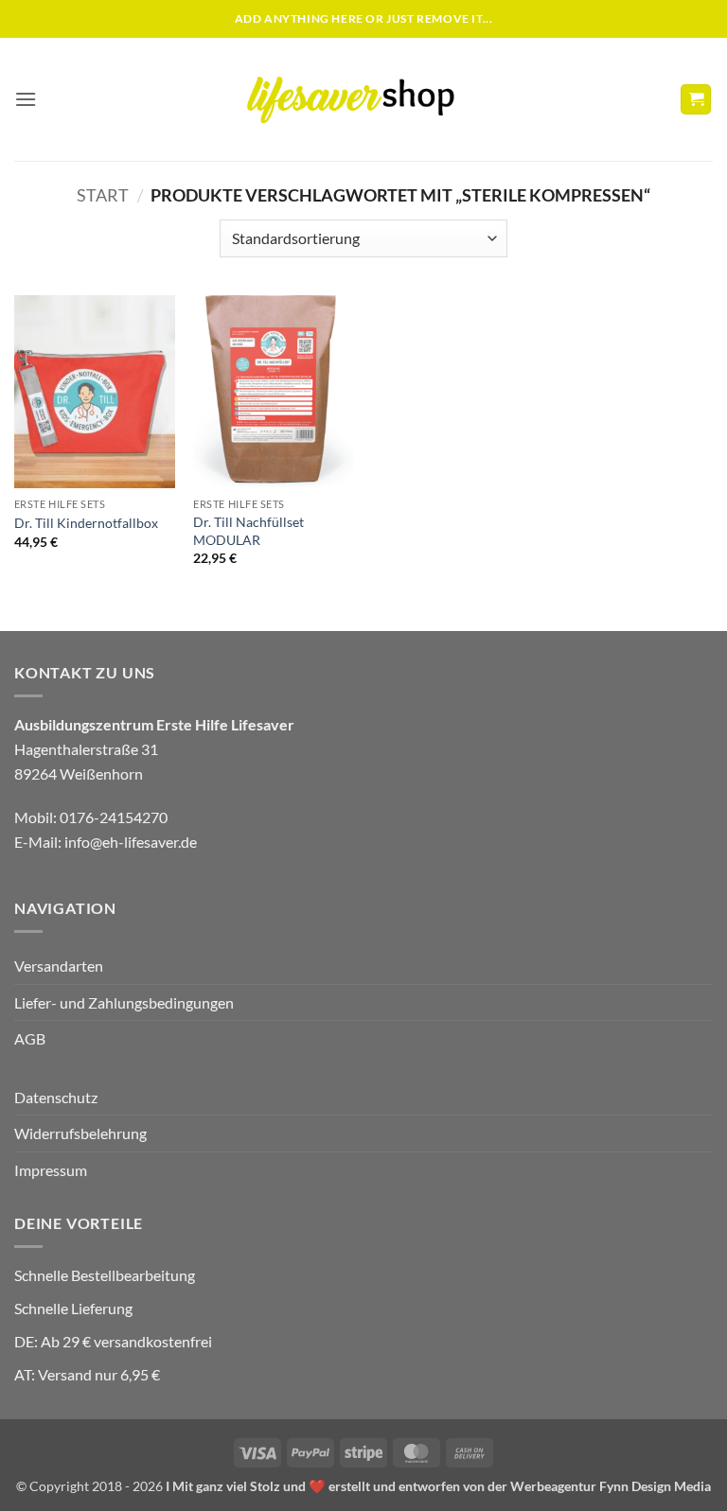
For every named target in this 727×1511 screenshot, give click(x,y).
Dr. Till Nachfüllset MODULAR (248, 531)
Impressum (50, 1170)
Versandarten (58, 966)
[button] (25, 99)
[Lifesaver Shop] (361, 99)
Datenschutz (56, 1097)
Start (103, 194)
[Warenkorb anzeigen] (696, 99)
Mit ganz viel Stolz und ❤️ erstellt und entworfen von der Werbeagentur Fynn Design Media (441, 1486)
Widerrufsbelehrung (80, 1133)
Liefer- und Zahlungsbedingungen (124, 1002)
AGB (29, 1038)
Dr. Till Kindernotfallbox (86, 523)
